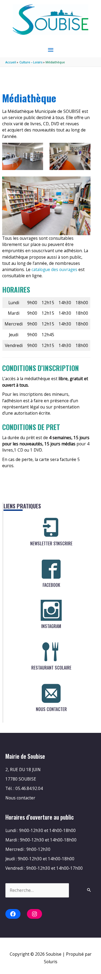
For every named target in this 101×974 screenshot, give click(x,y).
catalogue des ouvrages (55, 269)
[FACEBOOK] (51, 569)
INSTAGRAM (51, 626)
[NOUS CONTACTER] (51, 693)
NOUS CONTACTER (51, 709)
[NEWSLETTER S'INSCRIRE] (51, 527)
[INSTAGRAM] (51, 610)
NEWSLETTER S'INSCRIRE (51, 543)
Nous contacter (20, 798)
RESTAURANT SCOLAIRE (51, 667)
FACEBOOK (51, 585)
